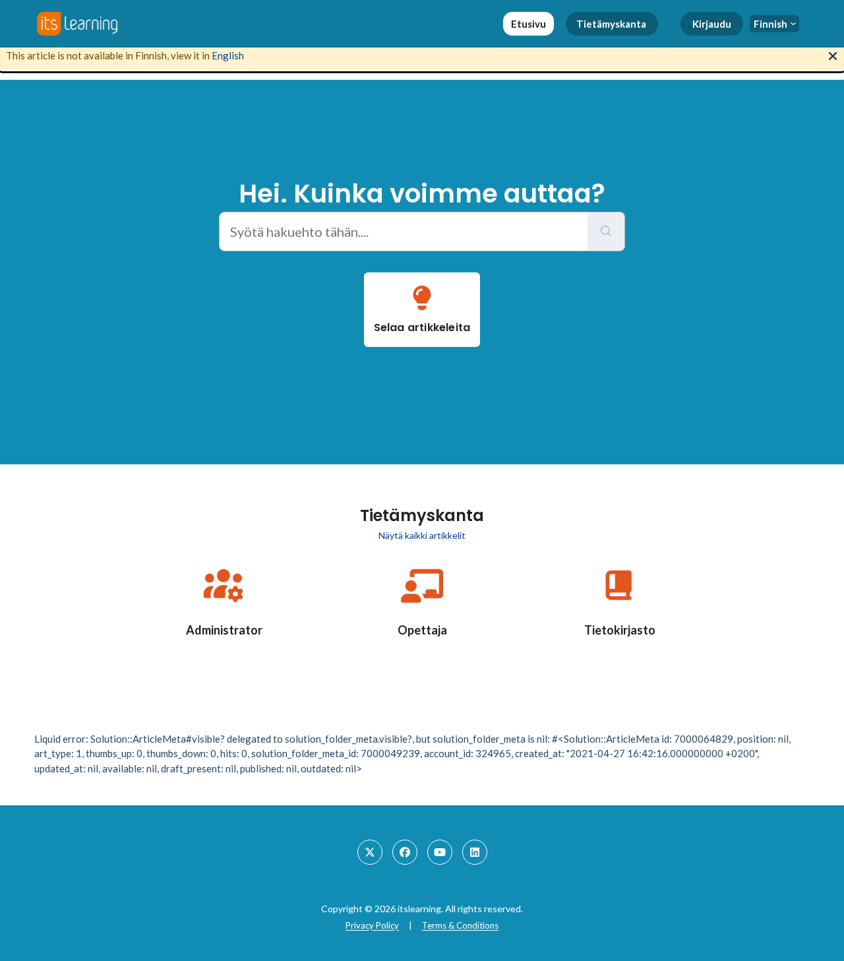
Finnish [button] (770, 24)
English (228, 55)
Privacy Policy (372, 925)
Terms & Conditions (460, 925)
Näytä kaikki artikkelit (422, 535)
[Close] (832, 55)
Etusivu (528, 24)
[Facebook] (404, 852)
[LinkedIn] (474, 852)
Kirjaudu (711, 24)
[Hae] (606, 231)
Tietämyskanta (611, 24)
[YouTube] (439, 852)
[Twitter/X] (369, 852)
